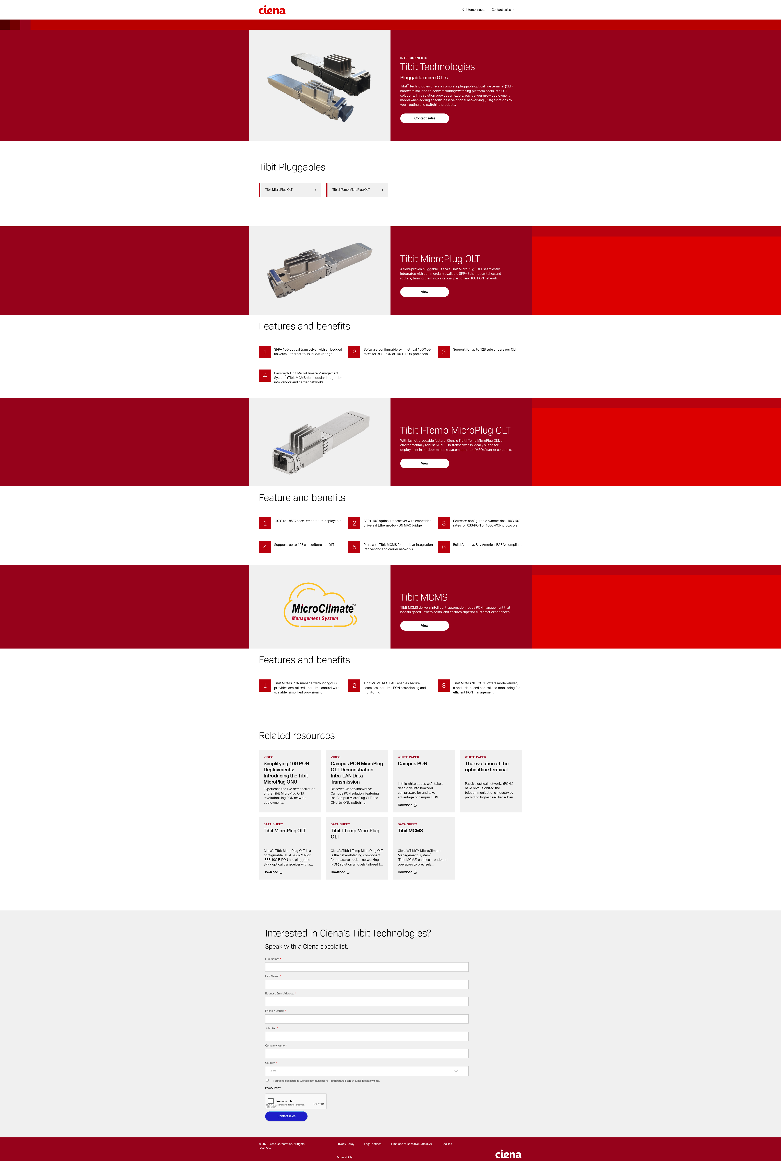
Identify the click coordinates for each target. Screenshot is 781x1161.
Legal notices (372, 1144)
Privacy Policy (272, 1087)
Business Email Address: (280, 993)
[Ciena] (272, 8)
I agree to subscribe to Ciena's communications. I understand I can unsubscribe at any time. (326, 1080)
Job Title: (271, 1028)
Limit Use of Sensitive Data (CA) (411, 1144)
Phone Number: (275, 1010)
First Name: (273, 958)
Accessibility (344, 1157)
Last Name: (273, 976)
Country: (271, 1062)
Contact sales (424, 118)
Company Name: (276, 1045)
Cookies (447, 1144)
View (424, 292)
